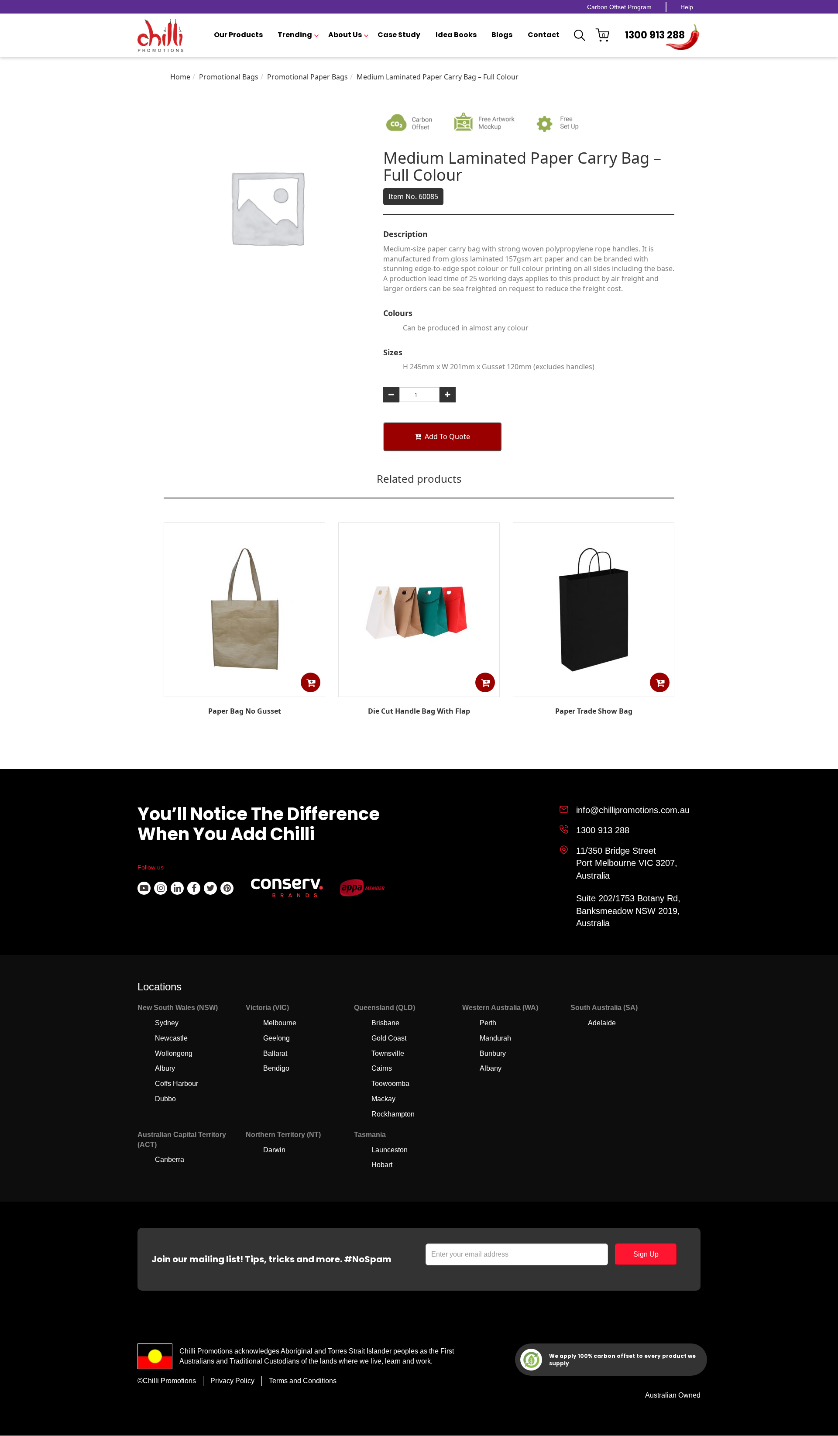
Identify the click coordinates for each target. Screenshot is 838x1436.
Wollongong (173, 1053)
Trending (295, 35)
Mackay (383, 1099)
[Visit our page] (144, 888)
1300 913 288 (655, 35)
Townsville (387, 1053)
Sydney (167, 1023)
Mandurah (495, 1038)
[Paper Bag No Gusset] (244, 690)
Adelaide (602, 1023)
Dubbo (165, 1099)
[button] (310, 682)
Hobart (381, 1164)
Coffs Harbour (176, 1083)
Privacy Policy (232, 1380)
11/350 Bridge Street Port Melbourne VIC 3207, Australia (626, 863)
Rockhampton (393, 1114)
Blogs (501, 35)
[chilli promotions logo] (160, 35)
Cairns (381, 1068)
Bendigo (276, 1068)
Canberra (169, 1159)
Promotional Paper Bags (307, 77)
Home (180, 77)
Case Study (399, 35)
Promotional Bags (228, 77)
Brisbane (385, 1023)
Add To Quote (447, 436)
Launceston (389, 1150)
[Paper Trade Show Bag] (593, 690)
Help (686, 6)
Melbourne (279, 1023)
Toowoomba (390, 1083)
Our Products (238, 35)
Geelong (276, 1038)
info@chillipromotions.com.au (633, 810)
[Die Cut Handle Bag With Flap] (419, 690)
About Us (345, 35)
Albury (165, 1068)
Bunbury (493, 1053)
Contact (544, 35)
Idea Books (456, 35)
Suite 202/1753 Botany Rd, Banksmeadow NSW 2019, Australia (628, 910)
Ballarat (275, 1053)
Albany (490, 1068)
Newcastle (171, 1038)
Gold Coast (388, 1038)
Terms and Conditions (303, 1380)
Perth (488, 1023)
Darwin (274, 1150)
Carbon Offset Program (619, 6)
